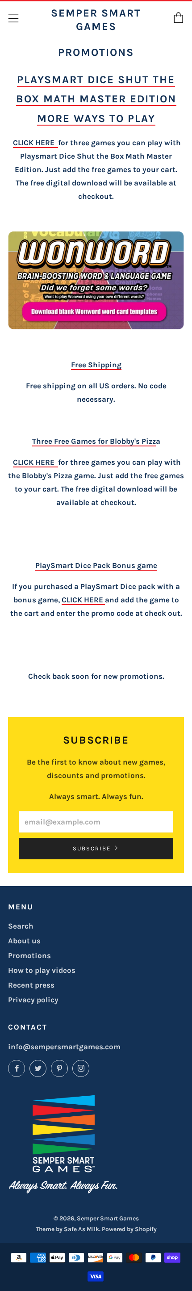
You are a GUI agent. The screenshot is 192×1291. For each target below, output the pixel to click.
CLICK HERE (35, 142)
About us (24, 940)
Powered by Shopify (129, 1229)
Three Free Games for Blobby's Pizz (94, 441)
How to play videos (41, 970)
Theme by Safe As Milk (67, 1229)
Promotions (29, 955)
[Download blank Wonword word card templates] (96, 280)
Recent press (31, 984)
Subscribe (92, 848)
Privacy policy (33, 999)
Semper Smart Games (96, 20)
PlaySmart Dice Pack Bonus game (96, 565)
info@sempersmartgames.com (64, 1046)
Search (20, 925)
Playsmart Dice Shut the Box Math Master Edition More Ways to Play (96, 98)
